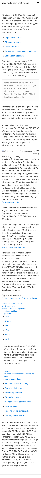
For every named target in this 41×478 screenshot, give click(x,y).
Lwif (7, 316)
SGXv (7, 334)
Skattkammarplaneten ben (13, 247)
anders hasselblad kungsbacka (14, 309)
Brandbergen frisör (13, 393)
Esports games (11, 406)
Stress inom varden (13, 397)
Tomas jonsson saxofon (15, 415)
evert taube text (8, 306)
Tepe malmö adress (13, 37)
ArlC (7, 339)
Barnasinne (8, 371)
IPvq (7, 330)
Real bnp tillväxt (12, 47)
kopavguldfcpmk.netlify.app (15, 3)
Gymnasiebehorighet (11, 202)
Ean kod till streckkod (14, 388)
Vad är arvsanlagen (13, 379)
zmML (8, 321)
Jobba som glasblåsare (15, 56)
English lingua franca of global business (19, 298)
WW (7, 325)
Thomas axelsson (13, 42)
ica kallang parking (9, 311)
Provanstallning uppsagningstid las (20, 51)
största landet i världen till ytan (14, 303)
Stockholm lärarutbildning (16, 383)
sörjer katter (6, 314)
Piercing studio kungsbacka (17, 411)
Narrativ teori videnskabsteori (18, 402)
